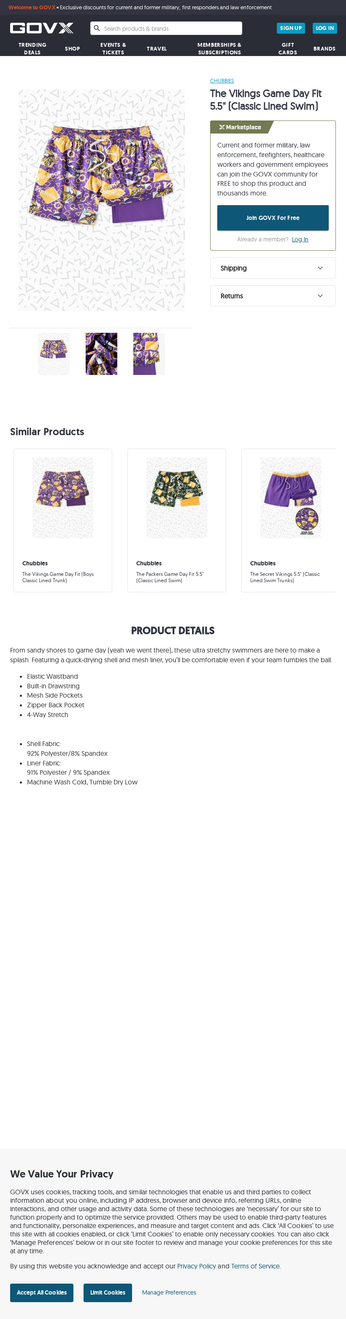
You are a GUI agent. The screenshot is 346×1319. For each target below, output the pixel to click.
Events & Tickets (113, 48)
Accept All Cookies (42, 1292)
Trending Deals (33, 48)
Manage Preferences (169, 1292)
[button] (273, 268)
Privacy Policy (196, 1266)
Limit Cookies (107, 1292)
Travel (157, 48)
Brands (325, 48)
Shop (72, 48)
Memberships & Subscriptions (219, 48)
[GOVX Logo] (41, 28)
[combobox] (166, 28)
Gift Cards (287, 48)
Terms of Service (255, 1266)
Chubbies (222, 80)
